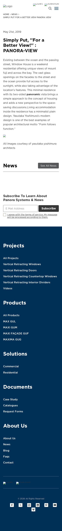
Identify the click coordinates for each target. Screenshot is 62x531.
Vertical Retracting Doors (20, 270)
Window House (21, 64)
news (14, 14)
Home (6, 14)
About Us (15, 426)
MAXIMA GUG (12, 339)
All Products (11, 315)
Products (14, 303)
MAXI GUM (10, 327)
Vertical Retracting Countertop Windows (30, 276)
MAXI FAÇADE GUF (16, 333)
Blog (6, 450)
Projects (13, 246)
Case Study (10, 399)
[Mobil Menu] (56, 8)
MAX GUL (9, 321)
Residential (10, 372)
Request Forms (13, 411)
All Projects (10, 258)
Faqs (6, 456)
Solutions (15, 354)
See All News (48, 165)
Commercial (11, 366)
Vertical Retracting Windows (22, 264)
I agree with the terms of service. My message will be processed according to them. (32, 216)
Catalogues (10, 405)
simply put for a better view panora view (27, 17)
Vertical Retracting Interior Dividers (26, 282)
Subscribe (48, 208)
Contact (8, 462)
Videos (7, 288)
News (6, 444)
